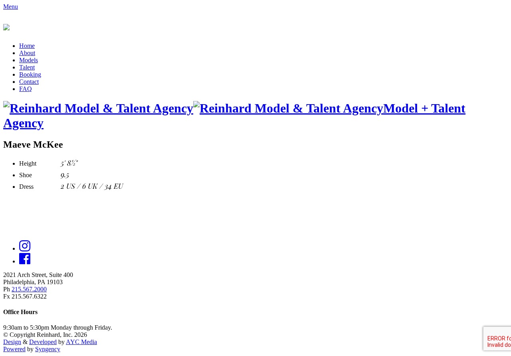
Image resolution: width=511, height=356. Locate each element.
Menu (10, 6)
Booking (30, 74)
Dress (26, 186)
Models (28, 60)
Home (27, 45)
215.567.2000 (29, 289)
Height (27, 163)
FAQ (25, 88)
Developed (43, 341)
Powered (14, 349)
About (27, 52)
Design (12, 341)
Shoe (25, 175)
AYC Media (81, 341)
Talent (27, 67)
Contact (29, 81)
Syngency (47, 349)
